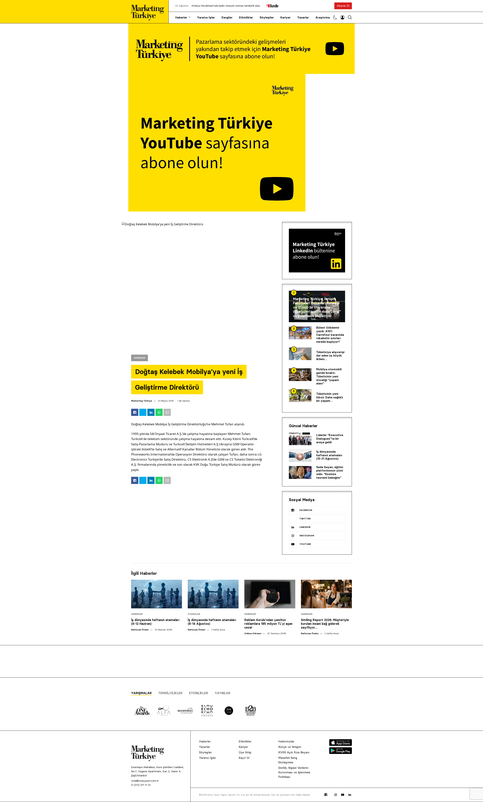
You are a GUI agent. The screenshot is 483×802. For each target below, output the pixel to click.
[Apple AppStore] (340, 745)
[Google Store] (340, 753)
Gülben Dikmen (252, 633)
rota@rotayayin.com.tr (145, 780)
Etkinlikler (246, 17)
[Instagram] (336, 794)
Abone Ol (343, 6)
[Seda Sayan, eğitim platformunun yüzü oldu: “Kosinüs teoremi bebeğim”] (300, 472)
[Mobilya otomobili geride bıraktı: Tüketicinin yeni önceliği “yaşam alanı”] (300, 374)
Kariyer (285, 17)
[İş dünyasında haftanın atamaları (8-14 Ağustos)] (213, 594)
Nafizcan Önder (140, 629)
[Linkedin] (350, 794)
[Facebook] (326, 794)
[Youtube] (343, 794)
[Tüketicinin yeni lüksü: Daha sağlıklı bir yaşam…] (300, 395)
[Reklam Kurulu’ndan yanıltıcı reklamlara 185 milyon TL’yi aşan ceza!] (269, 594)
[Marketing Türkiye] (149, 11)
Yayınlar (222, 693)
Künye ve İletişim (289, 747)
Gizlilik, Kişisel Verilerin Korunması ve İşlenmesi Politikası (294, 772)
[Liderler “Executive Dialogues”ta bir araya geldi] (300, 438)
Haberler (181, 17)
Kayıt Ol (244, 758)
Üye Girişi (245, 752)
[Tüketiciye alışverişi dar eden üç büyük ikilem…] (300, 353)
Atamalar (194, 614)
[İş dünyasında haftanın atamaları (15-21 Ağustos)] (300, 455)
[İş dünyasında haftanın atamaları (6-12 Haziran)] (156, 594)
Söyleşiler (267, 17)
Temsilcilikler (170, 693)
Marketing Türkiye (141, 400)
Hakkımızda (286, 741)
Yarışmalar (141, 693)
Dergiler (227, 17)
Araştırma (322, 17)
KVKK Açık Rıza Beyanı (293, 752)
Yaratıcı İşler (206, 17)
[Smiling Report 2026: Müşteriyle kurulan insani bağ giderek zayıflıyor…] (326, 594)
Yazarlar (303, 17)
